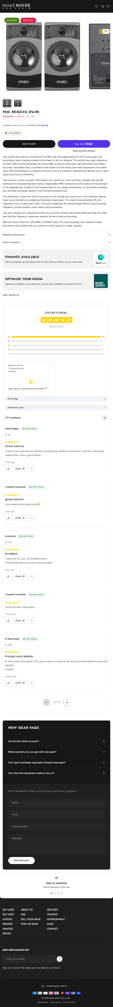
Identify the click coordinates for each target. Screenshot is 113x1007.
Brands (8, 924)
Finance (52, 914)
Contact (52, 928)
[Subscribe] (59, 959)
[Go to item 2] (18, 103)
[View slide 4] (61, 893)
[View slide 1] (51, 893)
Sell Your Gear (31, 919)
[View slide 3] (58, 893)
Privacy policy (55, 1002)
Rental (7, 933)
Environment (56, 919)
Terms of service (69, 1002)
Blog (50, 924)
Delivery (52, 909)
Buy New (8, 914)
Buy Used (8, 909)
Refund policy (43, 1002)
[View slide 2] (55, 893)
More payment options (84, 150)
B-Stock (7, 919)
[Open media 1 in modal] (79, 20)
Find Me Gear (29, 924)
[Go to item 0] (7, 103)
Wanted (8, 928)
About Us (27, 909)
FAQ (23, 914)
